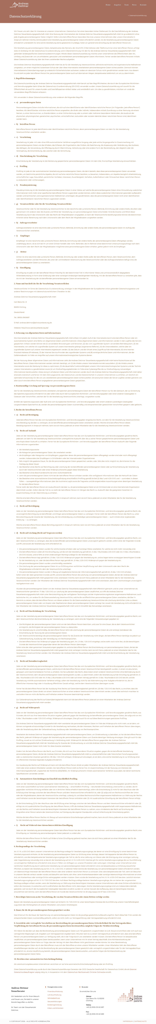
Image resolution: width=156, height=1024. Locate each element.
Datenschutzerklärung (138, 15)
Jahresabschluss (54, 998)
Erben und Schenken (55, 1008)
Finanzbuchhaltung (55, 991)
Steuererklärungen (55, 1001)
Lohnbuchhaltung (54, 995)
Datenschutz (140, 1021)
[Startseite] (126, 15)
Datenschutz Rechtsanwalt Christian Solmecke (86, 972)
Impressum (128, 1021)
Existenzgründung (55, 1005)
